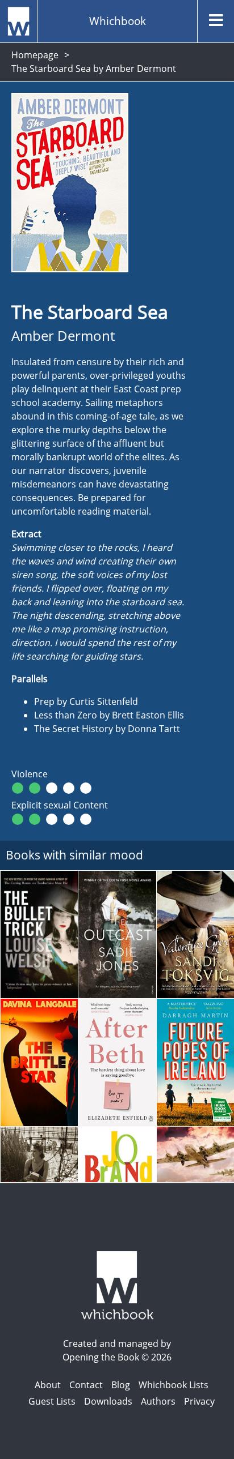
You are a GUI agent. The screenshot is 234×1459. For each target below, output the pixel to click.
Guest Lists (52, 1401)
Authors (158, 1401)
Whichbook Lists (173, 1385)
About (48, 1385)
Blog (120, 1385)
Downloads (108, 1401)
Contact (86, 1385)
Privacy (199, 1401)
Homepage (34, 55)
